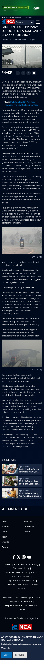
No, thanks (19, 655)
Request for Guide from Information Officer (22, 608)
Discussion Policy (21, 568)
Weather (6, 547)
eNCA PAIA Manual (21, 577)
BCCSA (34, 573)
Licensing (33, 565)
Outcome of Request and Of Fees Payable (22, 587)
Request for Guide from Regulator (21, 618)
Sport (4, 537)
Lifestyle (5, 542)
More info (5, 648)
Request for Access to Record (21, 581)
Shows (27, 532)
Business (5, 527)
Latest (4, 522)
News (4, 532)
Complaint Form (10, 598)
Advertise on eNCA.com (16, 573)
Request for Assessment (21, 602)
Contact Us (29, 527)
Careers (7, 565)
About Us (28, 522)
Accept (6, 655)
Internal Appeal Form (30, 598)
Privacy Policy (20, 565)
